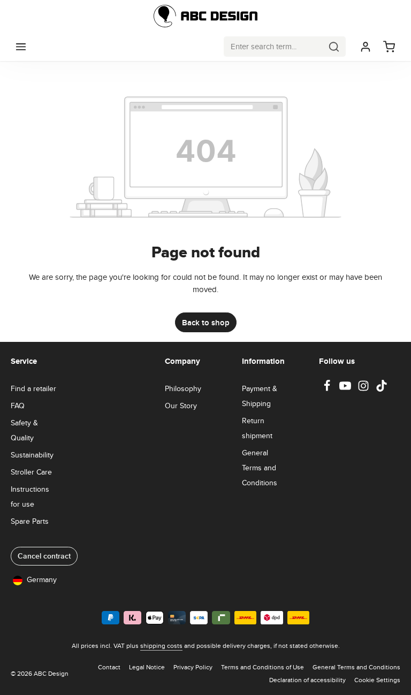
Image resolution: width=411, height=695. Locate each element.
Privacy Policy (192, 666)
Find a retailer (33, 388)
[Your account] (365, 46)
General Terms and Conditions (259, 467)
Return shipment (257, 428)
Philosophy (183, 388)
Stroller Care (31, 472)
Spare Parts (30, 521)
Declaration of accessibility (307, 679)
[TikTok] (381, 389)
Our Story (181, 405)
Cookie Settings (377, 679)
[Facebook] (328, 389)
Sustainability (32, 454)
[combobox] (273, 46)
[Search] (334, 46)
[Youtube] (346, 389)
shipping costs (161, 645)
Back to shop (206, 322)
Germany (42, 579)
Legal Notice (147, 666)
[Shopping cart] (389, 46)
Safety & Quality (24, 430)
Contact (109, 666)
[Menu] (21, 46)
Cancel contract (44, 556)
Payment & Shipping (259, 396)
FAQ (18, 405)
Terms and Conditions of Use (262, 666)
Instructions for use (30, 496)
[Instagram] (364, 389)
